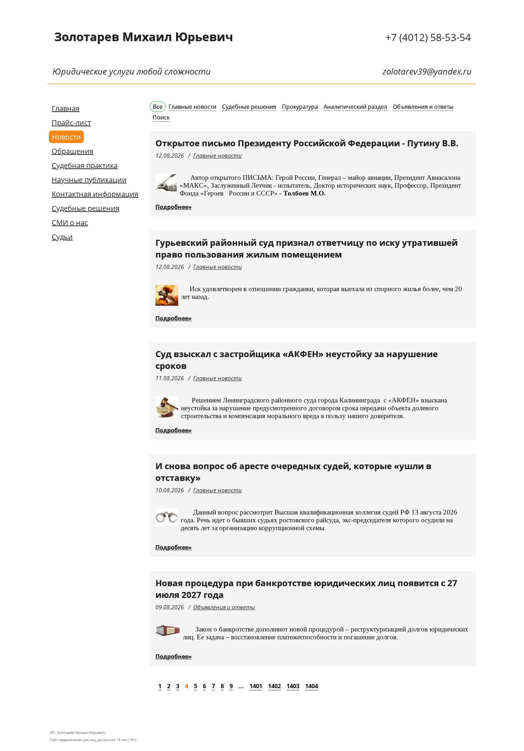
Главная (65, 108)
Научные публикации (89, 179)
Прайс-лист (71, 122)
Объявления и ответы (423, 107)
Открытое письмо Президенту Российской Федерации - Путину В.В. (306, 143)
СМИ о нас (70, 222)
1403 (293, 686)
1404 (311, 686)
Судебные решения (85, 208)
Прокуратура (300, 107)
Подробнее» (173, 207)
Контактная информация (95, 194)
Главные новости (192, 107)
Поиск (161, 117)
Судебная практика (85, 165)
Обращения (72, 151)
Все (158, 107)
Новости (66, 137)
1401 (256, 686)
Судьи (62, 237)
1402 (274, 686)
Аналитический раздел (355, 107)
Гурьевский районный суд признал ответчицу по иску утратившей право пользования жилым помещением (306, 248)
